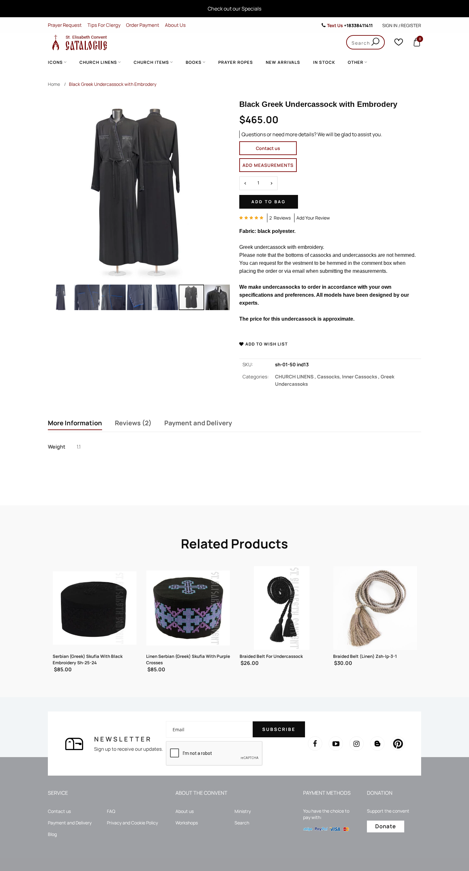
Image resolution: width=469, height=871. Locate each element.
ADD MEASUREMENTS (268, 165)
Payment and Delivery (198, 423)
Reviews (132, 423)
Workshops (186, 823)
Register (411, 25)
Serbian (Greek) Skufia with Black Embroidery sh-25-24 (88, 659)
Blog (52, 834)
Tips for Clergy (104, 25)
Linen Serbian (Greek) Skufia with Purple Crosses (188, 659)
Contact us (268, 148)
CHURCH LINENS (296, 376)
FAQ (111, 811)
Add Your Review (313, 218)
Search (241, 823)
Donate (385, 826)
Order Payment (142, 25)
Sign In (390, 25)
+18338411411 (358, 25)
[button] (61, 297)
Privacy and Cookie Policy (132, 823)
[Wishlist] (398, 44)
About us (184, 811)
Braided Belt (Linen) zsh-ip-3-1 (365, 656)
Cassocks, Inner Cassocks (349, 376)
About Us (175, 25)
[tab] (75, 423)
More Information (75, 423)
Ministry (242, 811)
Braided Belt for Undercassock (271, 656)
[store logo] (78, 42)
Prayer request (65, 25)
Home (54, 84)
